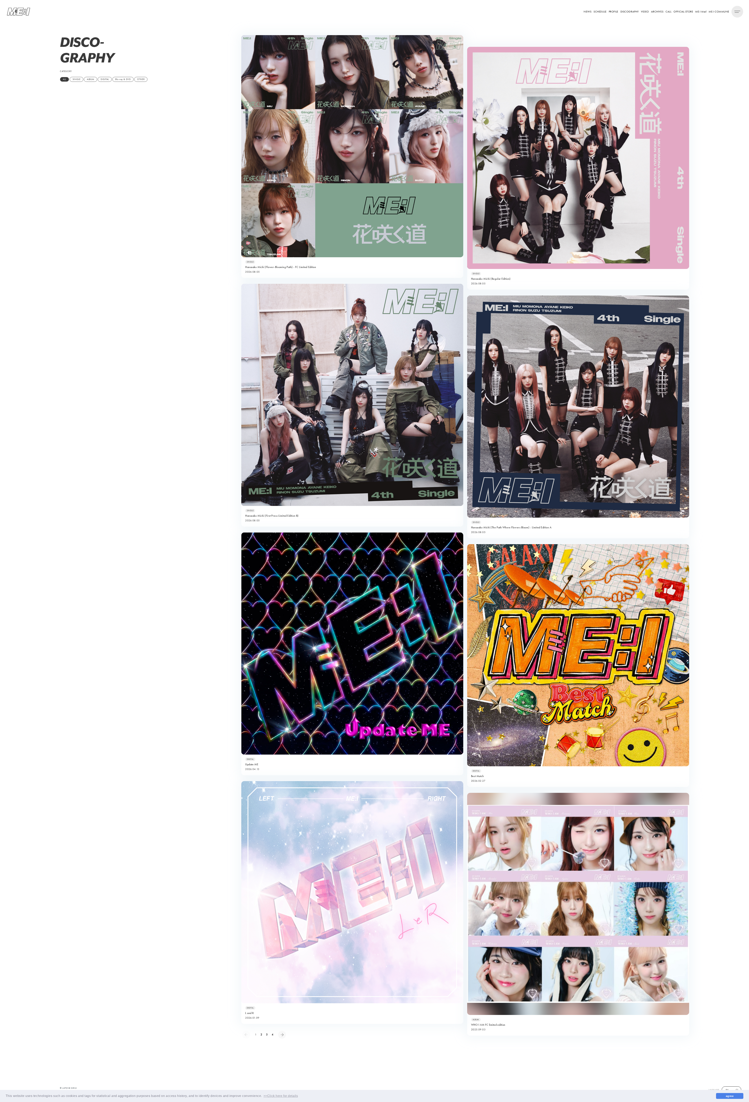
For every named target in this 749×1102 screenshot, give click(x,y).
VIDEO (645, 11)
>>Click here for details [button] (281, 1096)
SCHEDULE (600, 11)
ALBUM (90, 79)
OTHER (141, 79)
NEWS (587, 11)
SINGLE (76, 79)
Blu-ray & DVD (123, 79)
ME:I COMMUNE (719, 11)
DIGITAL (105, 79)
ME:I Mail (700, 11)
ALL (64, 79)
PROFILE (613, 11)
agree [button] (730, 1096)
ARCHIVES (657, 11)
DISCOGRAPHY (629, 11)
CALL (668, 11)
